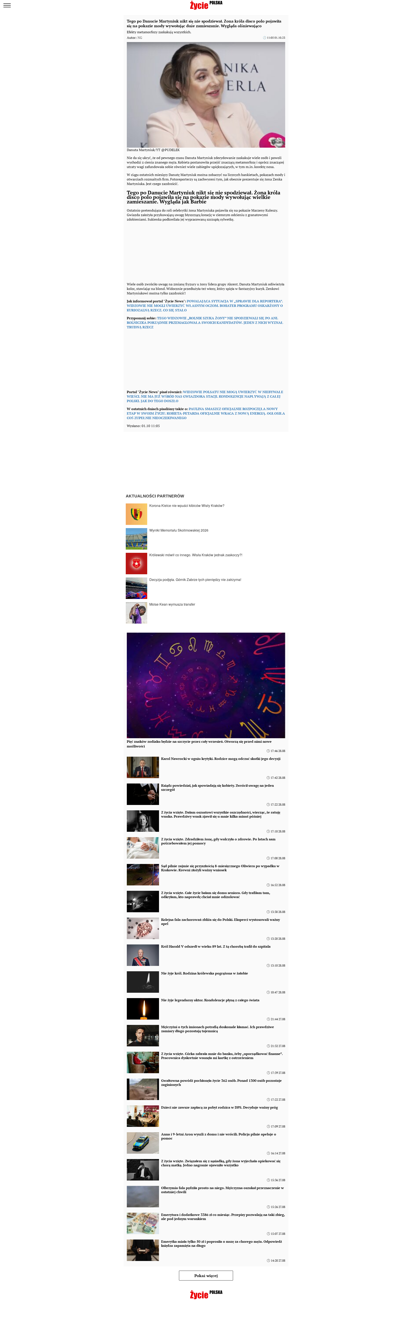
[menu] (7, 5)
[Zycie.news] (206, 5)
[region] (159, 250)
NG (140, 37)
